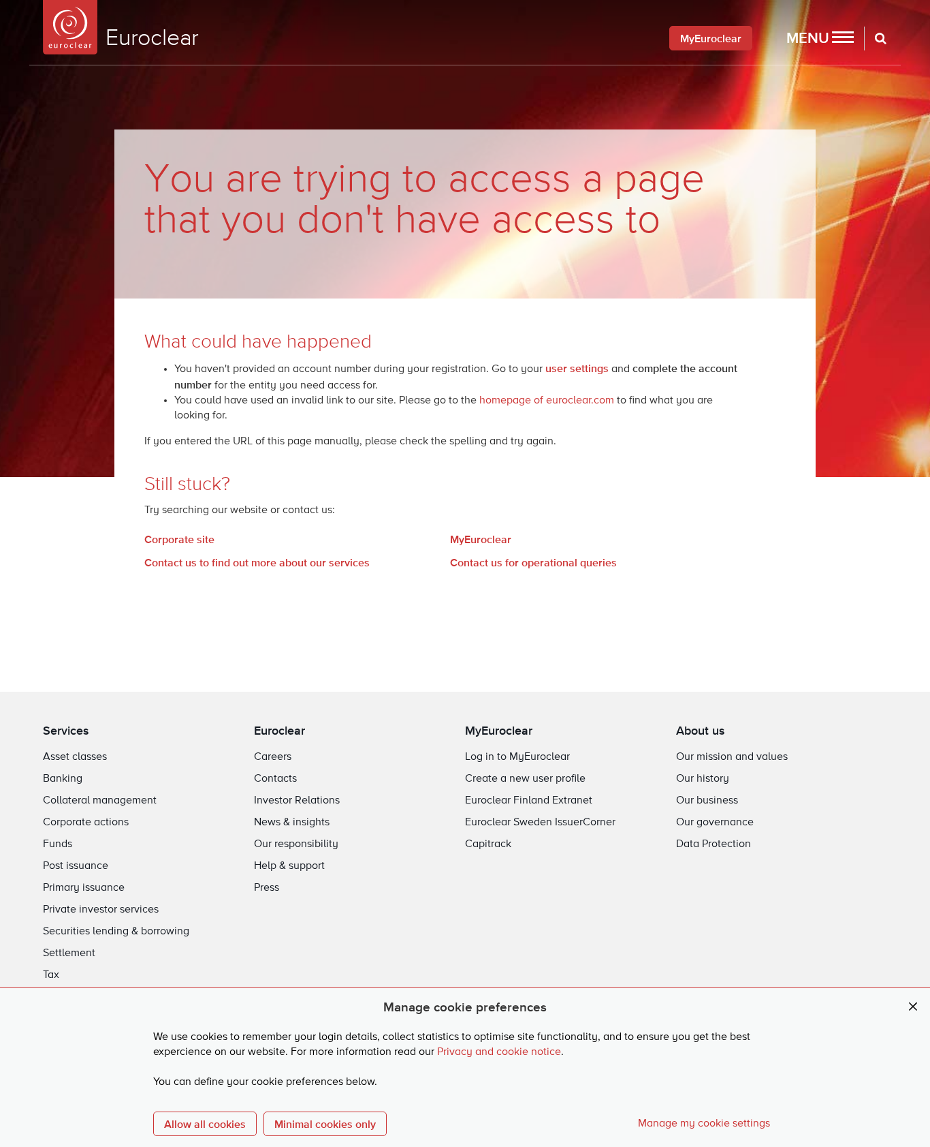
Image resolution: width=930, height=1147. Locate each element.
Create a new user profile (525, 779)
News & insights (292, 822)
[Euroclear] (70, 27)
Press (266, 888)
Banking (62, 779)
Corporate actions (86, 822)
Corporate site (179, 539)
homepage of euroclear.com (546, 400)
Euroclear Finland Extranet (528, 800)
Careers (272, 757)
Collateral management (100, 800)
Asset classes (75, 757)
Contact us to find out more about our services (257, 562)
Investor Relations (297, 800)
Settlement (69, 953)
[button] (820, 38)
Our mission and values (732, 757)
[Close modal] (913, 1007)
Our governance (715, 822)
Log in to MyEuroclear (517, 757)
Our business (707, 800)
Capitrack (488, 844)
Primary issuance (84, 888)
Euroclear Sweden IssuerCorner (540, 822)
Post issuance (75, 866)
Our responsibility (296, 844)
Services (66, 730)
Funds (57, 844)
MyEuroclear (710, 38)
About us (700, 730)
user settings (577, 368)
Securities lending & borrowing (116, 931)
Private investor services (101, 909)
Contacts (275, 779)
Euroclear (279, 730)
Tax (51, 975)
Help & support (289, 866)
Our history (702, 779)
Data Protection (713, 844)
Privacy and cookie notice (499, 1052)
